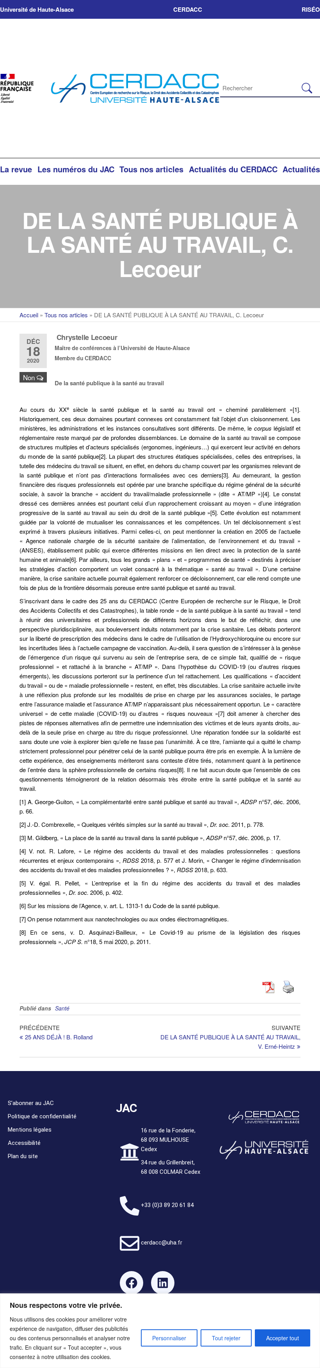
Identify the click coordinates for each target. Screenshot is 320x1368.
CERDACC (187, 9)
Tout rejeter (226, 1338)
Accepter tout (282, 1338)
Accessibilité (24, 1142)
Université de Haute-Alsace (37, 9)
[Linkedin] (162, 1283)
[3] (225, 475)
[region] (160, 1330)
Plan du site (23, 1156)
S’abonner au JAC (31, 1103)
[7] (221, 713)
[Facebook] (131, 1283)
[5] (213, 512)
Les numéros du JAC (75, 169)
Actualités (301, 169)
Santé (62, 1008)
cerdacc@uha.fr (161, 1242)
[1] (296, 409)
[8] (180, 769)
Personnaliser (169, 1338)
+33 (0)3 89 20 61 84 (167, 1205)
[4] (266, 494)
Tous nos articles (151, 169)
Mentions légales (30, 1129)
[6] (72, 559)
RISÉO (311, 9)
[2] (102, 456)
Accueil (29, 315)
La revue (16, 169)
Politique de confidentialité (42, 1116)
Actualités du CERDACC (233, 169)
